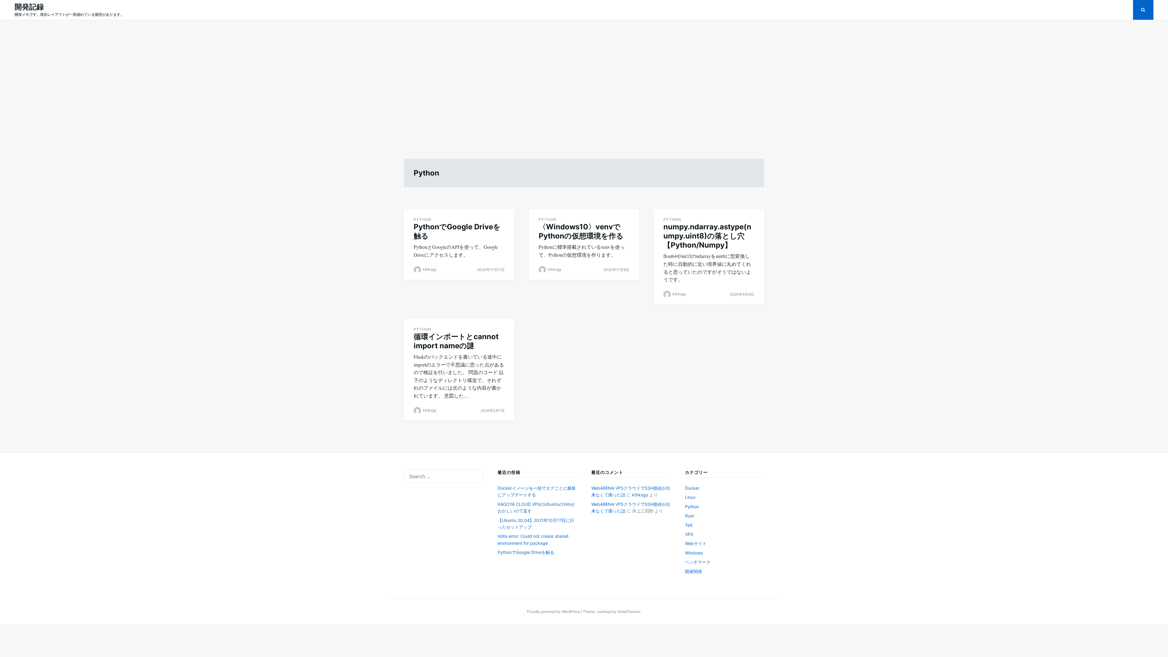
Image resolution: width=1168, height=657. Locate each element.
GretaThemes (628, 611)
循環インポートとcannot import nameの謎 (456, 341)
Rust (689, 515)
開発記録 (29, 6)
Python (422, 219)
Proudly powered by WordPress (554, 611)
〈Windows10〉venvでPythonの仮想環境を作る (581, 231)
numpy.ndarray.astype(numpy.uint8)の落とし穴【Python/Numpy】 (707, 235)
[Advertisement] (583, 82)
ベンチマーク (698, 562)
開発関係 (693, 571)
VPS (689, 534)
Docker (692, 488)
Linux (690, 497)
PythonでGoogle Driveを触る (526, 552)
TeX (689, 525)
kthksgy (429, 269)
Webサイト (696, 543)
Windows (694, 552)
